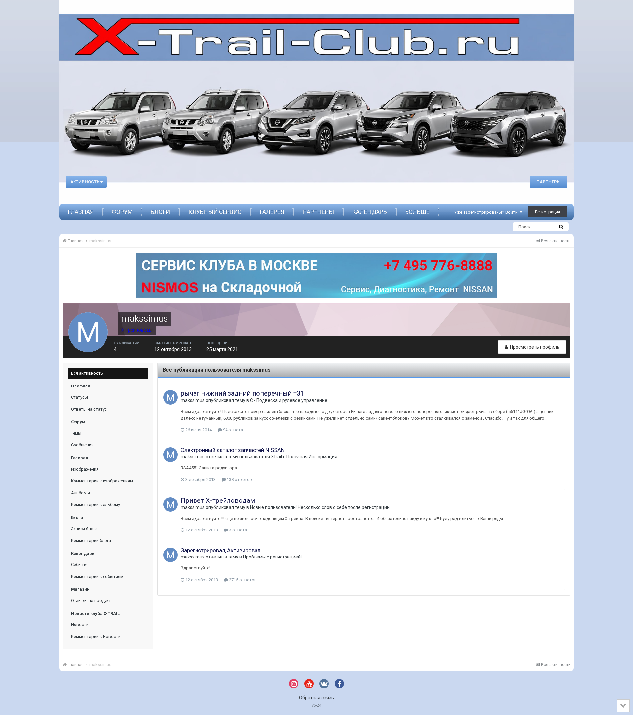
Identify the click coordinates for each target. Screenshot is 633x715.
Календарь (369, 211)
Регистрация (547, 211)
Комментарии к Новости (96, 636)
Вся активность (87, 373)
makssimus (193, 400)
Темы (76, 433)
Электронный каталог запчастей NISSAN (233, 450)
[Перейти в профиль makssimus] (170, 397)
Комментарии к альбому (95, 504)
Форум (122, 211)
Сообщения (82, 445)
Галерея (272, 211)
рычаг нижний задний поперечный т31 (242, 393)
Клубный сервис (215, 211)
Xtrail (276, 456)
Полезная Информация (311, 456)
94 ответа (232, 429)
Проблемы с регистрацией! (272, 556)
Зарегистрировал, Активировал (220, 550)
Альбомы (80, 492)
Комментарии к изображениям (102, 480)
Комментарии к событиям (97, 576)
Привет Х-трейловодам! (218, 500)
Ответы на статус (89, 409)
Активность (85, 181)
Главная (81, 211)
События (80, 564)
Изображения (85, 469)
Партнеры (318, 211)
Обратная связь (316, 697)
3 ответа (237, 530)
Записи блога (84, 528)
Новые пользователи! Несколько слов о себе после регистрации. (320, 507)
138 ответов (239, 479)
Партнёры (548, 181)
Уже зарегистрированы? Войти (487, 212)
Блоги (160, 211)
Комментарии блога (91, 540)
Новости (80, 624)
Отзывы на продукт (91, 600)
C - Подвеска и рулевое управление (288, 400)
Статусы (79, 397)
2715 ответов (242, 579)
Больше (417, 211)
